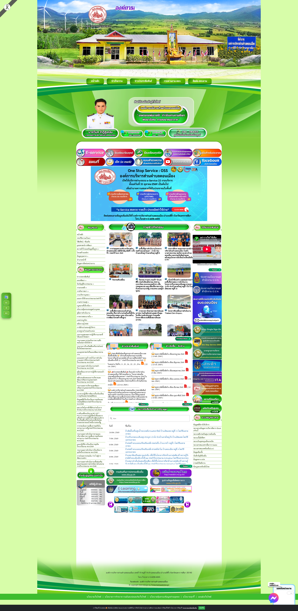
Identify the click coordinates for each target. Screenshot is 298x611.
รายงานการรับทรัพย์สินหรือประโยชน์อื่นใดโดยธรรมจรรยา (90, 347)
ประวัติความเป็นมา (83, 238)
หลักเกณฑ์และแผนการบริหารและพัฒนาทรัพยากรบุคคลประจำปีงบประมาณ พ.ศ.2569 (89, 379)
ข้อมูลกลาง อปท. (199, 459)
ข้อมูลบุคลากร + (82, 256)
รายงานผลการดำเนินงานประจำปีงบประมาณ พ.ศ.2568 (88, 367)
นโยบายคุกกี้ (189, 596)
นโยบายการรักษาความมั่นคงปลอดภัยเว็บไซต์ (125, 596)
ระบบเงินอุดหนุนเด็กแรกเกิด (203, 441)
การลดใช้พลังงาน (199, 463)
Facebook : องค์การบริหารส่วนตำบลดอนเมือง (149, 581)
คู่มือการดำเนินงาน (83, 313)
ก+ (6, 313)
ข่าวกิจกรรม (117, 80)
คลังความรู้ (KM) (82, 324)
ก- (6, 302)
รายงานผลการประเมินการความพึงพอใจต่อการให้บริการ (89, 341)
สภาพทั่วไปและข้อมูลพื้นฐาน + (88, 249)
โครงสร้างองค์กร (82, 252)
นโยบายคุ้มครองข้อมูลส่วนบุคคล (164, 596)
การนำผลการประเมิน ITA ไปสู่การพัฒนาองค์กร (89, 457)
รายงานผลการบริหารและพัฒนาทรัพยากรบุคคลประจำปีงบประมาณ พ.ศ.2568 (89, 387)
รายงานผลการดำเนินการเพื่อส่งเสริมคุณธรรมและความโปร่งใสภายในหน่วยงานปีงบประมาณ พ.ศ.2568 (90, 464)
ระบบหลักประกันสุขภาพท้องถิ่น (204, 434)
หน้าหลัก (95, 80)
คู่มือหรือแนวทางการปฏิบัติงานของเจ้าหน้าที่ (90, 373)
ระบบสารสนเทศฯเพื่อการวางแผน (205, 445)
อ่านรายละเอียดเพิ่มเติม (190, 608)
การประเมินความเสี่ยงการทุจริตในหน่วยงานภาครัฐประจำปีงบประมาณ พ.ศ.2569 (90, 428)
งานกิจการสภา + (83, 291)
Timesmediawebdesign (160, 585)
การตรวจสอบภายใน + (85, 316)
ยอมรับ (201, 608)
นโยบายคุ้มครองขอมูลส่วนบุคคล (88, 309)
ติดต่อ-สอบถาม (200, 80)
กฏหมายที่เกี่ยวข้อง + (84, 305)
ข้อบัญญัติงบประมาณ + (85, 284)
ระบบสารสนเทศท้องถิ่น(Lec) (203, 448)
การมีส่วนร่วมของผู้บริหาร (86, 327)
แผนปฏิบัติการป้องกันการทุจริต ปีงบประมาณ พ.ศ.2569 (88, 445)
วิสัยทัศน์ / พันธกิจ (83, 242)
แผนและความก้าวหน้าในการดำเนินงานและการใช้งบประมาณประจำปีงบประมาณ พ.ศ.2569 (89, 360)
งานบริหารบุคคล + (83, 295)
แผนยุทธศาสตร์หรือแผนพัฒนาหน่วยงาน (90, 353)
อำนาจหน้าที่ (81, 260)
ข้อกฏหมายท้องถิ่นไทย (201, 466)
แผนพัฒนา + (81, 280)
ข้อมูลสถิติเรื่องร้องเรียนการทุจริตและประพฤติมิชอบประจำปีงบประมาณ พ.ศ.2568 (90, 401)
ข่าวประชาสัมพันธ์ (143, 80)
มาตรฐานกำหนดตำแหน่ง (86, 331)
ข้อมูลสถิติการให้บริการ (201, 424)
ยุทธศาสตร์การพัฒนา (84, 245)
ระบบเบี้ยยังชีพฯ (199, 437)
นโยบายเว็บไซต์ (94, 596)
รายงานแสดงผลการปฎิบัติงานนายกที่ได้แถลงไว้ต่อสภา (90, 335)
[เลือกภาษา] (6, 297)
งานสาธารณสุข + (83, 302)
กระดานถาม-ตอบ (172, 80)
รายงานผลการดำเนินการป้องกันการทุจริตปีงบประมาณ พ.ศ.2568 (89, 451)
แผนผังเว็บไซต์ (204, 596)
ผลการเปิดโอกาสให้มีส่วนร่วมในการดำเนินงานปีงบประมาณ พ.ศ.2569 (89, 408)
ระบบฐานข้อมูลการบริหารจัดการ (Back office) (207, 429)
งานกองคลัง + (82, 287)
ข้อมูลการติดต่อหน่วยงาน (86, 263)
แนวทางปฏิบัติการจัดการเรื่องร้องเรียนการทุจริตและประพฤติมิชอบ (90, 395)
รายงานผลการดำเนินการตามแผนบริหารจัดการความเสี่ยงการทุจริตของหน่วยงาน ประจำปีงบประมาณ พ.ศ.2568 (90, 437)
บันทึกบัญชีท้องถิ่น (200, 456)
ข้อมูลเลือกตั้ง (198, 452)
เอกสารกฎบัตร (82, 320)
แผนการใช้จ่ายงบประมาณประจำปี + (90, 298)
